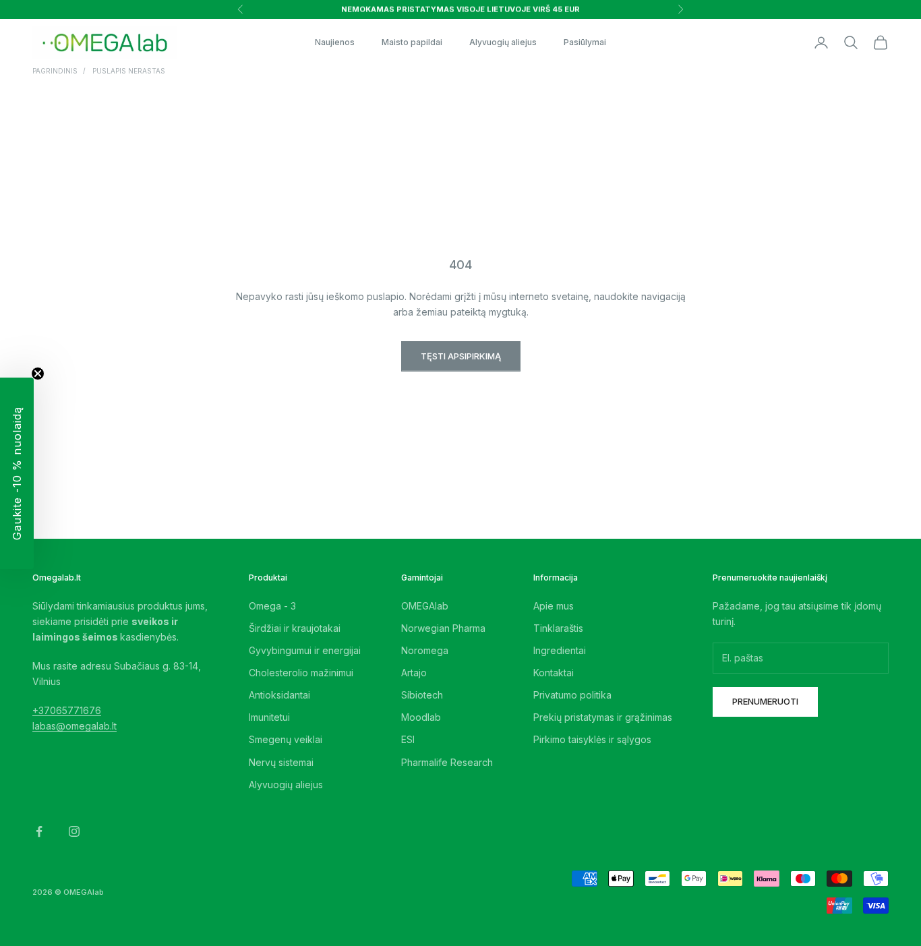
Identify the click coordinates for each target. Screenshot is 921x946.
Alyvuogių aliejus (503, 42)
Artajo (414, 672)
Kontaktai (553, 672)
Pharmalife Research (447, 762)
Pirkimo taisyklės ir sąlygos (592, 739)
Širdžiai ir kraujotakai (294, 628)
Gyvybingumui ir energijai (305, 650)
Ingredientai (559, 650)
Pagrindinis (55, 71)
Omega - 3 (272, 606)
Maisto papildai (412, 42)
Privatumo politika (572, 695)
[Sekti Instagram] (74, 831)
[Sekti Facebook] (39, 831)
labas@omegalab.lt (74, 726)
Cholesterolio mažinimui (301, 672)
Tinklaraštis (558, 628)
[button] (17, 473)
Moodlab (421, 717)
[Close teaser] (37, 373)
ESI (408, 739)
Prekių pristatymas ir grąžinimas (602, 717)
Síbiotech (422, 695)
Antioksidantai (279, 695)
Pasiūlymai (585, 42)
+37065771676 (66, 710)
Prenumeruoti (765, 701)
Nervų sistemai (281, 762)
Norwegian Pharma (443, 628)
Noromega (424, 650)
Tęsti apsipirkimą (461, 356)
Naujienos (335, 42)
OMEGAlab (424, 606)
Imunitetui (269, 717)
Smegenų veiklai (285, 739)
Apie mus (553, 606)
